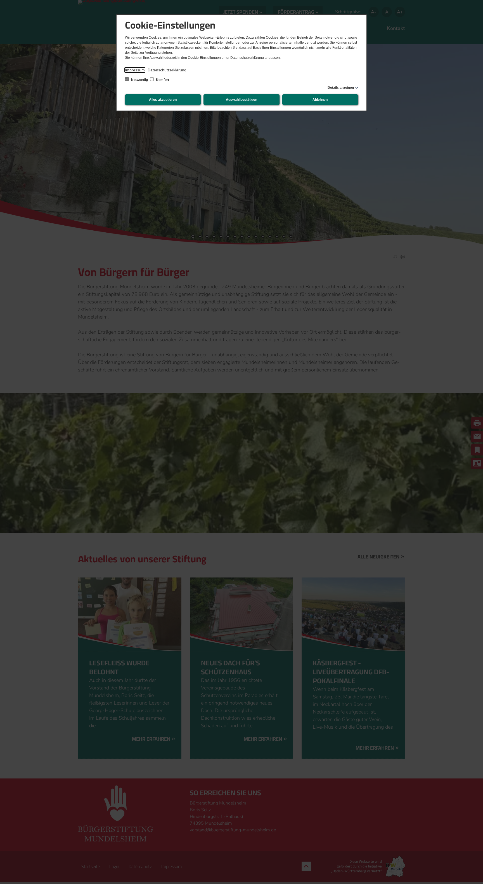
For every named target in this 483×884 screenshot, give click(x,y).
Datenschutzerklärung (167, 70)
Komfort (162, 80)
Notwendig (139, 80)
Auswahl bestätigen (241, 100)
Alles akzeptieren (163, 100)
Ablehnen (320, 100)
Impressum (135, 70)
